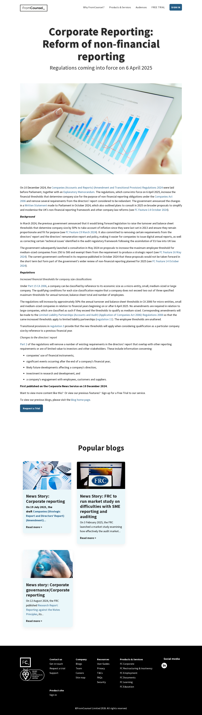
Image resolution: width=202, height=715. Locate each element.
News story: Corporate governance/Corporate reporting (48, 590)
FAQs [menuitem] (99, 677)
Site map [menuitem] (80, 677)
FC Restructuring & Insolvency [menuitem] (136, 668)
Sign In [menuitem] (175, 7)
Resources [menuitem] (103, 659)
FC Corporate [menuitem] (127, 663)
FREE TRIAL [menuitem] (158, 7)
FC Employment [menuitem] (128, 672)
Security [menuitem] (101, 682)
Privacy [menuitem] (101, 668)
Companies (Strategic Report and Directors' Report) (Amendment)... (45, 516)
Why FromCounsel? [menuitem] (93, 7)
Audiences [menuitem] (141, 7)
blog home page (80, 400)
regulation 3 (57, 326)
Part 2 (23, 344)
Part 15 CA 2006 (37, 286)
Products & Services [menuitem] (120, 7)
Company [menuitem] (81, 659)
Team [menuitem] (79, 668)
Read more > (34, 527)
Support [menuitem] (54, 672)
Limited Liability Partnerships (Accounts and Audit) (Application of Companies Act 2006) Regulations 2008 (101, 315)
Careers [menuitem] (80, 672)
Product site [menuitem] (57, 690)
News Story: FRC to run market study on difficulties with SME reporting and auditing (100, 506)
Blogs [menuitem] (79, 663)
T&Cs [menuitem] (100, 672)
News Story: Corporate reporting (45, 498)
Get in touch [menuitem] (56, 663)
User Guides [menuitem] (103, 663)
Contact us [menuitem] (56, 659)
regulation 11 (104, 319)
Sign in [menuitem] (53, 694)
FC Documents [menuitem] (128, 677)
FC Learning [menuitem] (126, 682)
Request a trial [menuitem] (57, 668)
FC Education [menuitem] (127, 686)
